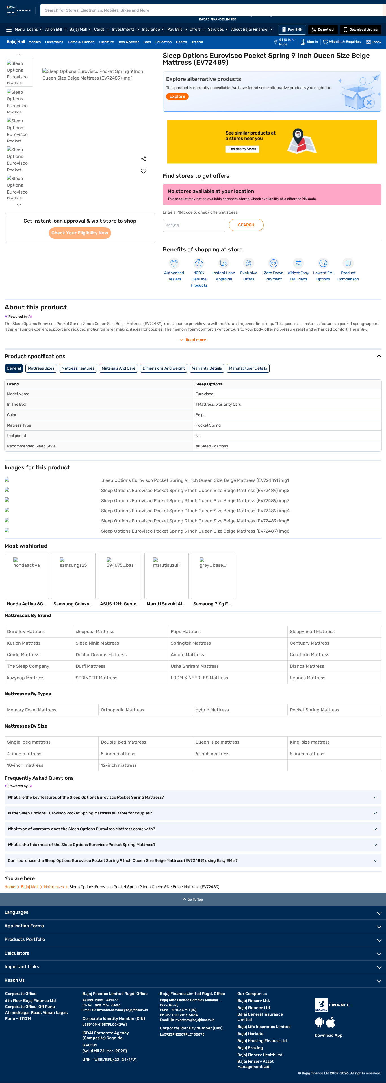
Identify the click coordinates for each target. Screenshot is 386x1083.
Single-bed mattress (29, 742)
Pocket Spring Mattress (314, 710)
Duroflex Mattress (26, 631)
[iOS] (330, 1022)
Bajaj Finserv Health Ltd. (260, 1055)
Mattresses (54, 886)
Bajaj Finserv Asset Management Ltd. (255, 1064)
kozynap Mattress (25, 677)
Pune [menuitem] (283, 44)
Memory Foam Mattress (31, 710)
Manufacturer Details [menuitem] (248, 368)
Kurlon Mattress (23, 643)
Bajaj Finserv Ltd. (253, 1000)
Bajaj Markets (250, 1033)
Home (10, 886)
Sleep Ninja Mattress (97, 643)
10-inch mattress (25, 765)
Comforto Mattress (309, 654)
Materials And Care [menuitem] (118, 368)
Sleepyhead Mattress (312, 631)
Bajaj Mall (29, 886)
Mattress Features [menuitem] (78, 368)
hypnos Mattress (307, 677)
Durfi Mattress (90, 666)
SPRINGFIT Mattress (96, 677)
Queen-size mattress (217, 742)
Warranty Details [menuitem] (207, 368)
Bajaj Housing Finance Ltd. (262, 1040)
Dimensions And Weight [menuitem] (164, 368)
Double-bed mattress (123, 742)
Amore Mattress (187, 654)
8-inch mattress (307, 753)
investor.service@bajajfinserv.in (122, 1010)
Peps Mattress (186, 631)
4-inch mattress (24, 753)
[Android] (319, 1022)
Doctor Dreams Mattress (101, 654)
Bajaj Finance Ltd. (254, 1007)
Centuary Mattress (309, 643)
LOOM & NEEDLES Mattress (199, 677)
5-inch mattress (118, 753)
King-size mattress (310, 742)
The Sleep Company (28, 666)
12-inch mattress (119, 765)
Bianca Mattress (307, 666)
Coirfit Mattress (23, 654)
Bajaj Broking (250, 1047)
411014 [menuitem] (285, 40)
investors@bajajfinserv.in (194, 1020)
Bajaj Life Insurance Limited (264, 1026)
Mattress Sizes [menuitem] (41, 368)
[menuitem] (287, 42)
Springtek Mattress (191, 643)
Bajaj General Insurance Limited (260, 1017)
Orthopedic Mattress (122, 710)
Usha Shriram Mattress (195, 666)
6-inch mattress (212, 753)
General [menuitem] (14, 368)
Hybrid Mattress (212, 710)
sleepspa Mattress (95, 631)
